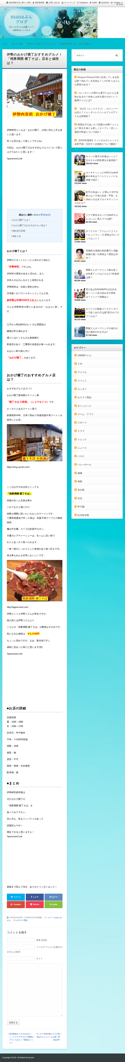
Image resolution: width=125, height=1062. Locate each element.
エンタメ (82, 389)
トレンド (82, 439)
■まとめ (16, 236)
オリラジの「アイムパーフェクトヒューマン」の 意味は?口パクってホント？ (103, 235)
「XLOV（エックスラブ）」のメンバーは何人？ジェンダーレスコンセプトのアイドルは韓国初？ (96, 112)
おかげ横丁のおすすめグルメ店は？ (29, 225)
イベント (82, 380)
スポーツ (82, 422)
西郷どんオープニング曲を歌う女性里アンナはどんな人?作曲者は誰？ (102, 274)
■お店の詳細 (18, 230)
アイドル (82, 372)
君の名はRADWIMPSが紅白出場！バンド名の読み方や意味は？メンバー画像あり (101, 293)
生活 (80, 498)
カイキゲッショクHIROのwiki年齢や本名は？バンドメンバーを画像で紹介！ (102, 176)
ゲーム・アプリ (86, 414)
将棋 (80, 481)
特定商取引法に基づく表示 (20, 3)
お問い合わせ (54, 3)
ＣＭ (80, 363)
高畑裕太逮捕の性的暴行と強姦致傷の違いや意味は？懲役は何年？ (102, 254)
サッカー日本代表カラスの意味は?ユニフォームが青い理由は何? (48, 1037)
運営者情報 (39, 3)
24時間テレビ (84, 355)
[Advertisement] (30, 184)
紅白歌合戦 (83, 515)
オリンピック (84, 406)
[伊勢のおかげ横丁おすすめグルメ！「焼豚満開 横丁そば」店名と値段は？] (34, 96)
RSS (121, 4)
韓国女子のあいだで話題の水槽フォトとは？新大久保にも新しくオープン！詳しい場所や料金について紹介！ (96, 128)
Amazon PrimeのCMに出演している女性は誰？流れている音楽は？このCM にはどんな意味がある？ (97, 81)
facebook (105, 3)
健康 (80, 473)
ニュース (82, 448)
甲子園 (81, 506)
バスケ (81, 456)
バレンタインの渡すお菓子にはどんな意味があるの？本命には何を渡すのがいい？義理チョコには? (96, 97)
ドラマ (81, 431)
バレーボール (84, 464)
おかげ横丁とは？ (20, 220)
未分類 (81, 489)
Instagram (84, 3)
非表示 (47, 215)
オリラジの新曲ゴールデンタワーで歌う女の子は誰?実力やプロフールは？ (102, 313)
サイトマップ (69, 3)
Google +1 (118, 3)
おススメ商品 (21, 920)
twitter (94, 3)
